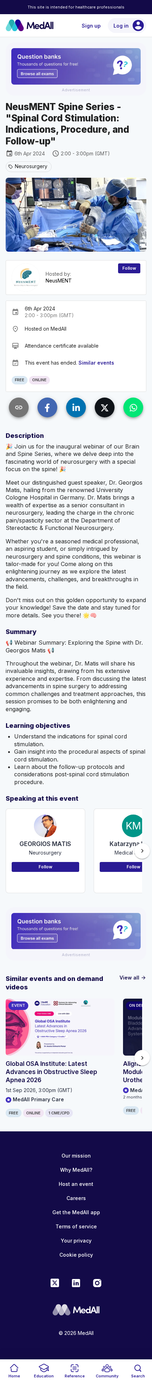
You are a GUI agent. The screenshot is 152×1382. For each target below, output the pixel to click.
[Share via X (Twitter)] (105, 407)
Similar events (96, 363)
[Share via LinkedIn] (76, 407)
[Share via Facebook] (47, 407)
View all (132, 978)
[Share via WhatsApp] (133, 407)
